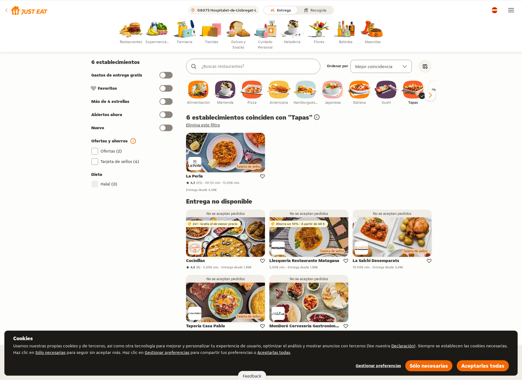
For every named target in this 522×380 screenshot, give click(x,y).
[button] (25, 10)
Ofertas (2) (111, 151)
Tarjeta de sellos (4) (120, 161)
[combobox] (258, 66)
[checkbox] (198, 93)
